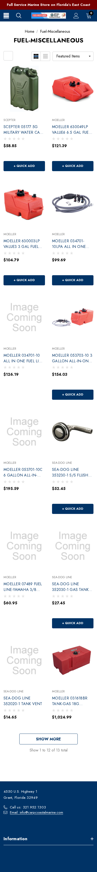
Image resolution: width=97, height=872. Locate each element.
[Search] (18, 15)
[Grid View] (36, 56)
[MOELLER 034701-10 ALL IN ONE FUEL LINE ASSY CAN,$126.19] (24, 317)
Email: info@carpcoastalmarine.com (36, 812)
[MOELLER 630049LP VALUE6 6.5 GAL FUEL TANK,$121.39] (72, 89)
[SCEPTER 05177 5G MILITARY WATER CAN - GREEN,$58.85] (24, 89)
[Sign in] (76, 15)
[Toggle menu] (6, 15)
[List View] (45, 56)
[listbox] (73, 56)
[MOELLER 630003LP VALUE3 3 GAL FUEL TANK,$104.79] (24, 203)
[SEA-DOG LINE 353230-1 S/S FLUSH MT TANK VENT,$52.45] (72, 432)
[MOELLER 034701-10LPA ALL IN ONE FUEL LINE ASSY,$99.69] (72, 203)
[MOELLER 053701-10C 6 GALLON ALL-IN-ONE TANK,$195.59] (24, 432)
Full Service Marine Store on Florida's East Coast (48, 5)
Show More (48, 739)
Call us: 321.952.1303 (28, 807)
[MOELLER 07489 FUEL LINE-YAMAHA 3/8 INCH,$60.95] (24, 546)
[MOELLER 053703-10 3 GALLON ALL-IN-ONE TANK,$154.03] (72, 317)
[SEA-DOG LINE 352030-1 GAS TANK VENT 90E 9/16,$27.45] (72, 546)
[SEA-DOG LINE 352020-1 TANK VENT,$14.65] (24, 660)
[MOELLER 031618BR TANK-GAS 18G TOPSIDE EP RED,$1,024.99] (72, 660)
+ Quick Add (24, 166)
